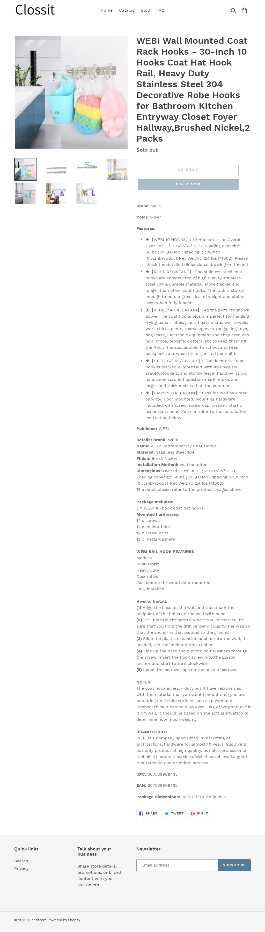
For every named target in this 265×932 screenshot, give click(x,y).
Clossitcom (37, 920)
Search (21, 860)
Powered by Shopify (64, 920)
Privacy (21, 868)
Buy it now (188, 184)
